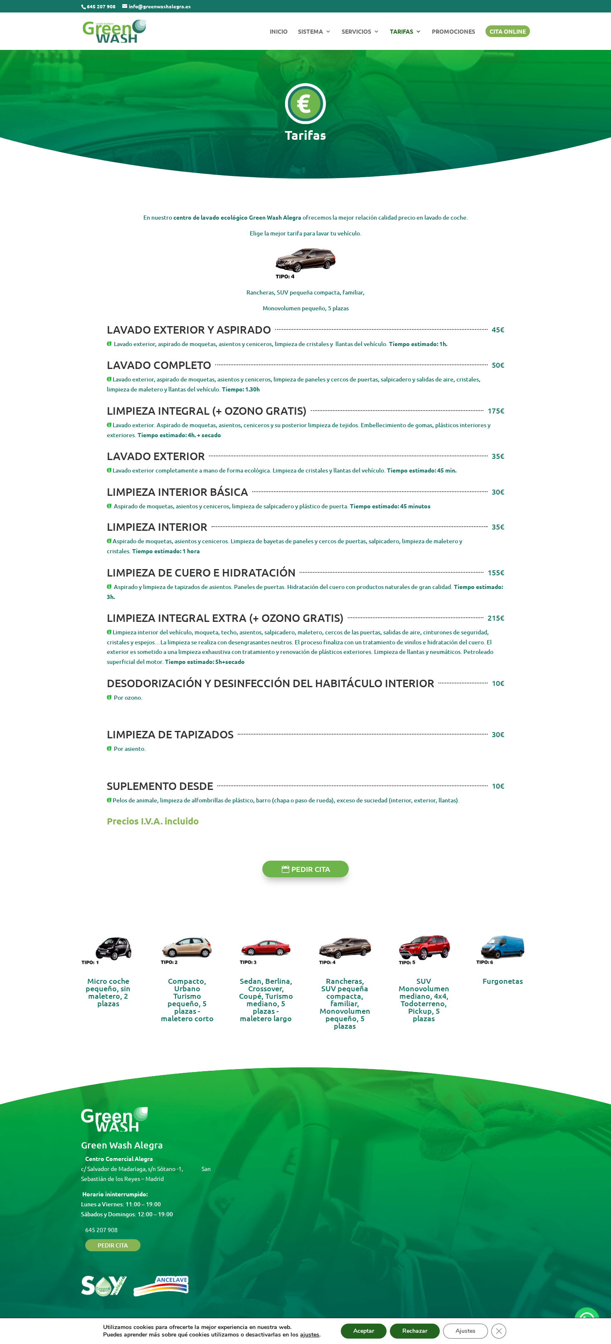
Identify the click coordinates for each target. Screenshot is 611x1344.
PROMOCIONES (453, 31)
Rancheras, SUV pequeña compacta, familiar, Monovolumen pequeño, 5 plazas (345, 1003)
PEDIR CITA (310, 869)
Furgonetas (503, 980)
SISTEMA (310, 31)
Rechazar (414, 1331)
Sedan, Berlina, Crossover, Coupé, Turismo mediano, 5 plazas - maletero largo (266, 999)
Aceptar (363, 1331)
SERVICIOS (356, 31)
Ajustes (465, 1331)
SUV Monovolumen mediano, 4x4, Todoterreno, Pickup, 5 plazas (424, 999)
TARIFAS (401, 31)
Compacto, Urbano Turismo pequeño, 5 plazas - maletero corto (187, 999)
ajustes (309, 1335)
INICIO (279, 31)
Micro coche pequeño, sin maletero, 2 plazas (108, 992)
